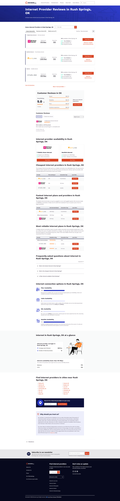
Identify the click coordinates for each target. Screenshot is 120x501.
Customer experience (54, 107)
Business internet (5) (41, 31)
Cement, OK (66, 383)
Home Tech (68, 2)
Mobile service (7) (52, 31)
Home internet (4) (30, 31)
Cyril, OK (65, 386)
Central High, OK (42, 388)
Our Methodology (30, 476)
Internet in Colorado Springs (54, 490)
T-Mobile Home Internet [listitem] (48, 116)
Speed (50, 96)
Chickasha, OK (66, 390)
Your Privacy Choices (52, 497)
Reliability (51, 100)
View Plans (87, 39)
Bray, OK (40, 390)
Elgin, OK (65, 393)
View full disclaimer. (30, 85)
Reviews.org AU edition (33, 479)
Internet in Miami (52, 483)
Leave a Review (77, 104)
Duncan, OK (66, 392)
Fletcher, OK (66, 388)
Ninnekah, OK (41, 386)
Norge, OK (40, 393)
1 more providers (59, 86)
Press (27, 473)
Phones (62, 2)
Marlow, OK (41, 383)
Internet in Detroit (52, 488)
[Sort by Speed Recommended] (87, 31)
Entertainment (54, 2)
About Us (52, 432)
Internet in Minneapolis (53, 485)
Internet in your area (53, 480)
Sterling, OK (41, 385)
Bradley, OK (66, 385)
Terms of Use (74, 473)
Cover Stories (76, 2)
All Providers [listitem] (39, 116)
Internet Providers (45, 2)
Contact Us (28, 470)
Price (50, 103)
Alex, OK (40, 392)
